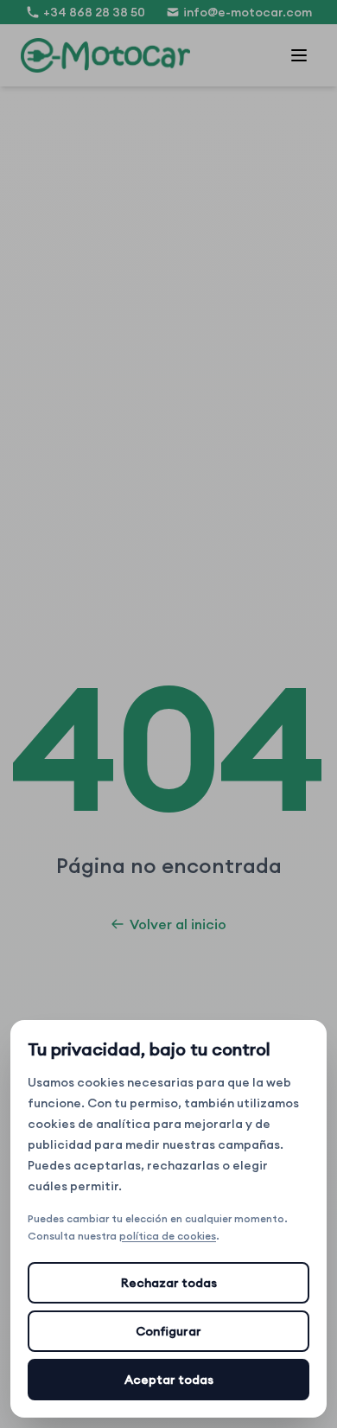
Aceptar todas (168, 1379)
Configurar (168, 1331)
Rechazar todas (169, 1283)
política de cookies (167, 1235)
